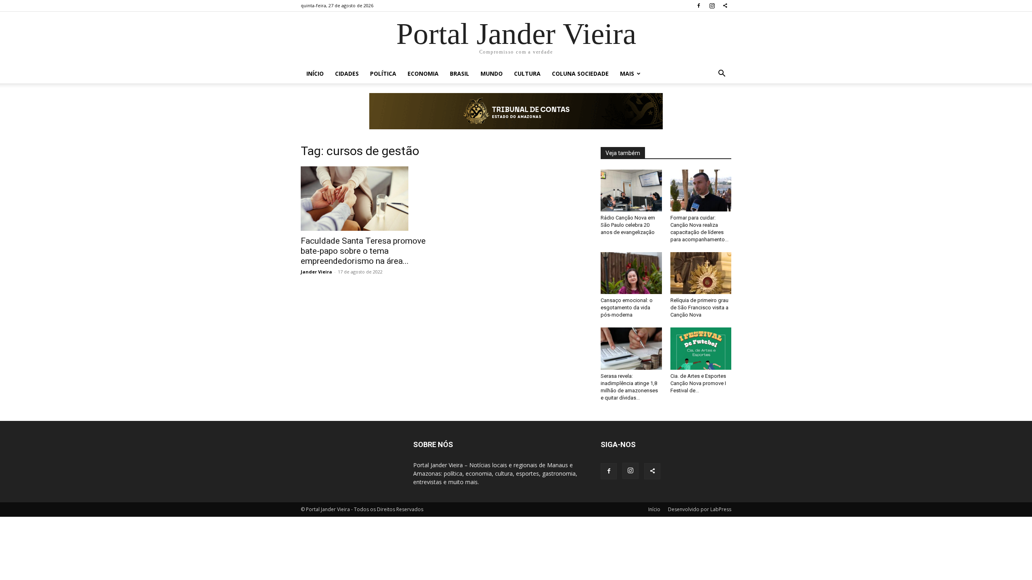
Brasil (459, 73)
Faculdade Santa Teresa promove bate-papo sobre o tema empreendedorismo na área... (363, 251)
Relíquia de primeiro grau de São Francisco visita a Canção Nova (699, 307)
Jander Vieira (316, 272)
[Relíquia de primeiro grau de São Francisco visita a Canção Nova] (701, 273)
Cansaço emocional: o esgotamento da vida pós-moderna (627, 307)
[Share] (725, 5)
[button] (721, 74)
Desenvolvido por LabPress (699, 509)
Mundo (492, 73)
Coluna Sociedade (580, 73)
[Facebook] (699, 5)
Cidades (347, 73)
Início (315, 73)
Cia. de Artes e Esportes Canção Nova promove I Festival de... (698, 383)
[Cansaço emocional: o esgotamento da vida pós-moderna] (631, 273)
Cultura (527, 73)
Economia (423, 73)
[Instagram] (712, 5)
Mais (627, 73)
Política (383, 73)
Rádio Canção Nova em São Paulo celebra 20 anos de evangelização (628, 225)
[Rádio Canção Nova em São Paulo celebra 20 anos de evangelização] (631, 190)
